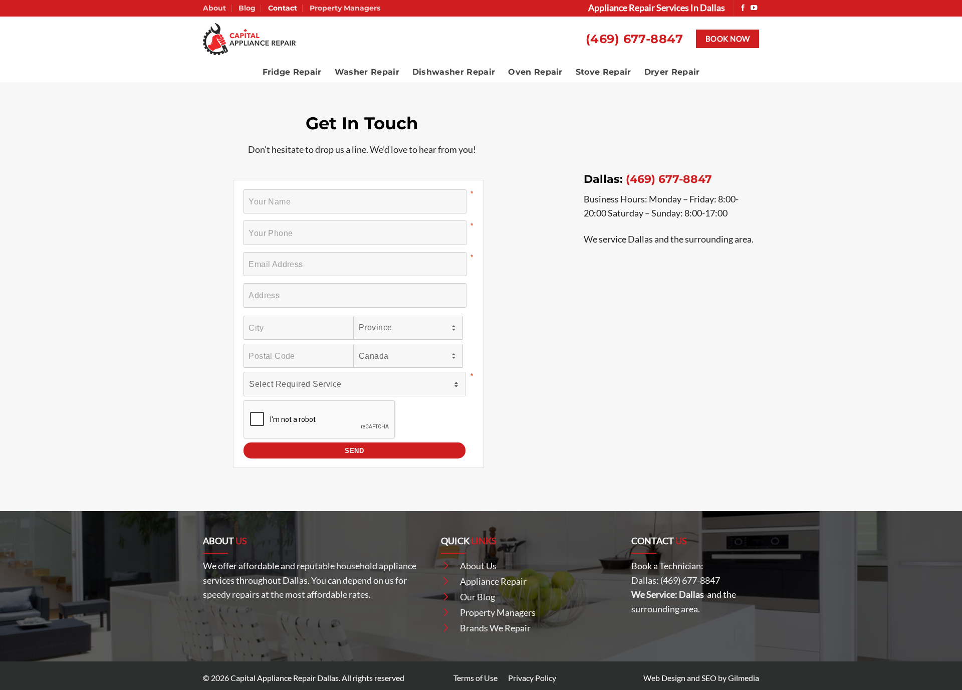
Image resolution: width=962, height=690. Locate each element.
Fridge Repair (292, 72)
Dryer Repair (672, 72)
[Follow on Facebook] (743, 8)
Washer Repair (367, 72)
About (214, 8)
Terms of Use (475, 677)
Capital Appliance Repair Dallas (284, 677)
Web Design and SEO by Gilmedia (701, 677)
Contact (282, 8)
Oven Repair (535, 72)
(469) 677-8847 (634, 39)
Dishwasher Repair (453, 72)
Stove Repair (603, 72)
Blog (247, 8)
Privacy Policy (532, 677)
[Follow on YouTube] (754, 8)
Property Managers (345, 8)
